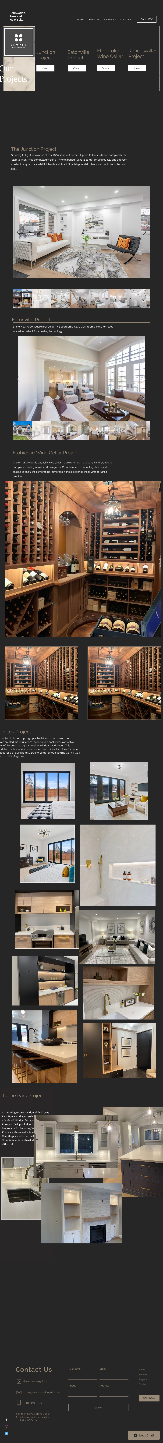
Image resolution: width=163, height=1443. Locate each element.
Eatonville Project (78, 54)
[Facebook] (6, 1419)
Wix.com (33, 1420)
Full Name (75, 1369)
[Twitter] (6, 1433)
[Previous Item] (18, 232)
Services (143, 1374)
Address (104, 1385)
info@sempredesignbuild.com (42, 1392)
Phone (72, 1385)
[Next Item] (145, 232)
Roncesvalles (142, 50)
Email (103, 1369)
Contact (143, 1384)
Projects (143, 1379)
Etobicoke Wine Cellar (110, 53)
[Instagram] (6, 1426)
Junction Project (45, 54)
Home (142, 1369)
